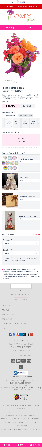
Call (7, 445)
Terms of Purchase (21, 429)
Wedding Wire (30, 381)
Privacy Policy (7, 429)
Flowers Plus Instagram (20, 385)
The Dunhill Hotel (31, 387)
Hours (36, 445)
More (4, 101)
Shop (12, 27)
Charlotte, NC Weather (10, 412)
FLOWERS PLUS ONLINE (13, 381)
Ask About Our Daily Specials (21, 6)
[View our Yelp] (31, 335)
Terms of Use (36, 429)
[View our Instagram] (17, 335)
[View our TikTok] (24, 335)
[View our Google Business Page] (14, 335)
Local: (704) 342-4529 (21, 350)
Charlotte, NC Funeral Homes (14, 405)
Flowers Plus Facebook (11, 387)
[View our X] (28, 335)
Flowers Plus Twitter (21, 390)
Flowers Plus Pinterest (20, 383)
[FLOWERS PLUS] (21, 22)
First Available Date (26, 115)
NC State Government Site (31, 412)
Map (21, 445)
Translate (27, 3)
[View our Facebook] (10, 335)
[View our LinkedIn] (21, 335)
